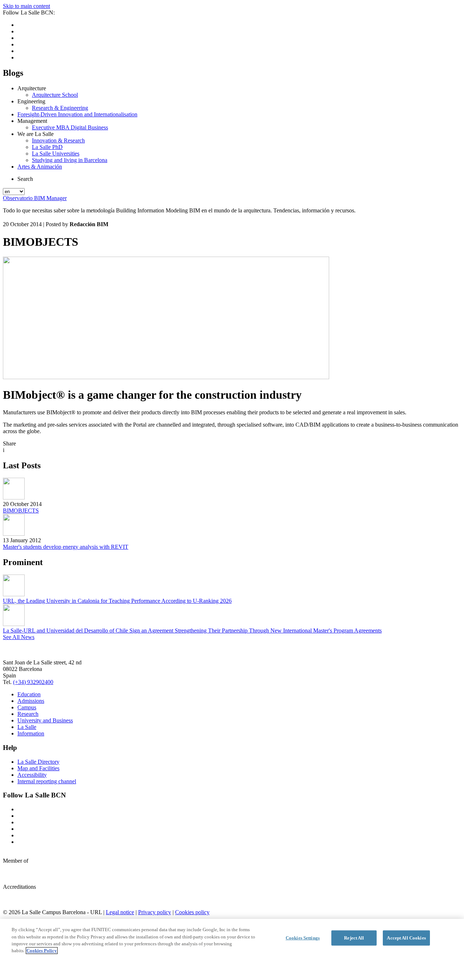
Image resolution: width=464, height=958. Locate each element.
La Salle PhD (47, 147)
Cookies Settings (303, 938)
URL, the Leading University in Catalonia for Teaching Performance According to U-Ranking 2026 (117, 601)
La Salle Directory (38, 762)
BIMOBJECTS (21, 510)
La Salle (26, 727)
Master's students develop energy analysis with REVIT (65, 547)
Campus (26, 707)
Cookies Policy (41, 950)
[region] (232, 938)
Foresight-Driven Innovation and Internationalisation (77, 114)
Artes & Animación (39, 166)
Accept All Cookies (406, 938)
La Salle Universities (55, 153)
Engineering (31, 101)
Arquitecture (31, 88)
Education (29, 694)
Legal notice (120, 912)
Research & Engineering (60, 108)
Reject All (354, 938)
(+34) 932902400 (33, 682)
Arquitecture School (55, 95)
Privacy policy (154, 912)
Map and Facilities (38, 768)
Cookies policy (192, 912)
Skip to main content (26, 6)
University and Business (45, 720)
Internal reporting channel (46, 781)
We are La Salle (35, 134)
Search (25, 179)
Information (30, 733)
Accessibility (32, 775)
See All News (18, 637)
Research (27, 714)
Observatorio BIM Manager (35, 198)
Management (32, 121)
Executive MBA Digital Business (70, 127)
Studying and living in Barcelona (69, 160)
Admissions (30, 701)
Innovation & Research (58, 140)
